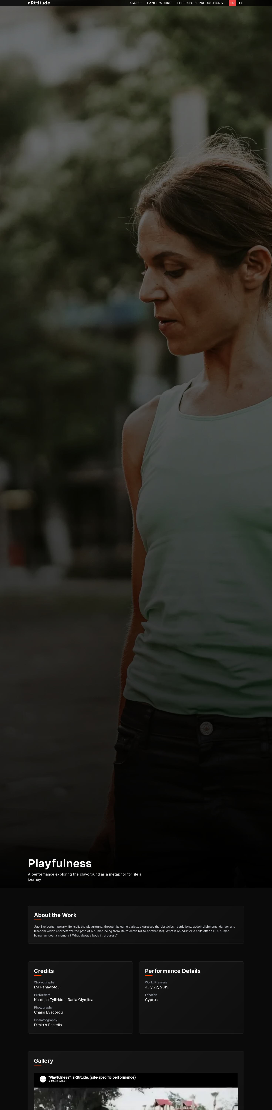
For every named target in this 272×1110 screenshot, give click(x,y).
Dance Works (159, 3)
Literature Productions (200, 3)
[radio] (232, 3)
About (135, 3)
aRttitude (39, 3)
